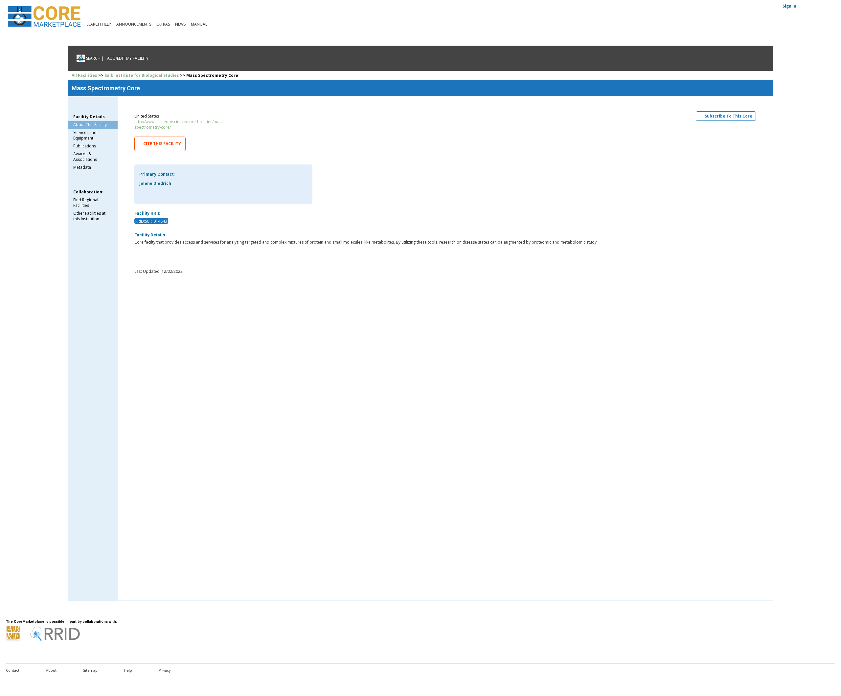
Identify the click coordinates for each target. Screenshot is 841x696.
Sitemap (90, 670)
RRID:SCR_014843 (151, 221)
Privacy (164, 670)
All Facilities (84, 75)
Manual (199, 24)
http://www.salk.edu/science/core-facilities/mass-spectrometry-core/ (179, 124)
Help (128, 670)
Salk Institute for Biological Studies (141, 75)
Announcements (133, 24)
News (180, 24)
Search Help (98, 24)
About (51, 670)
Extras (163, 24)
